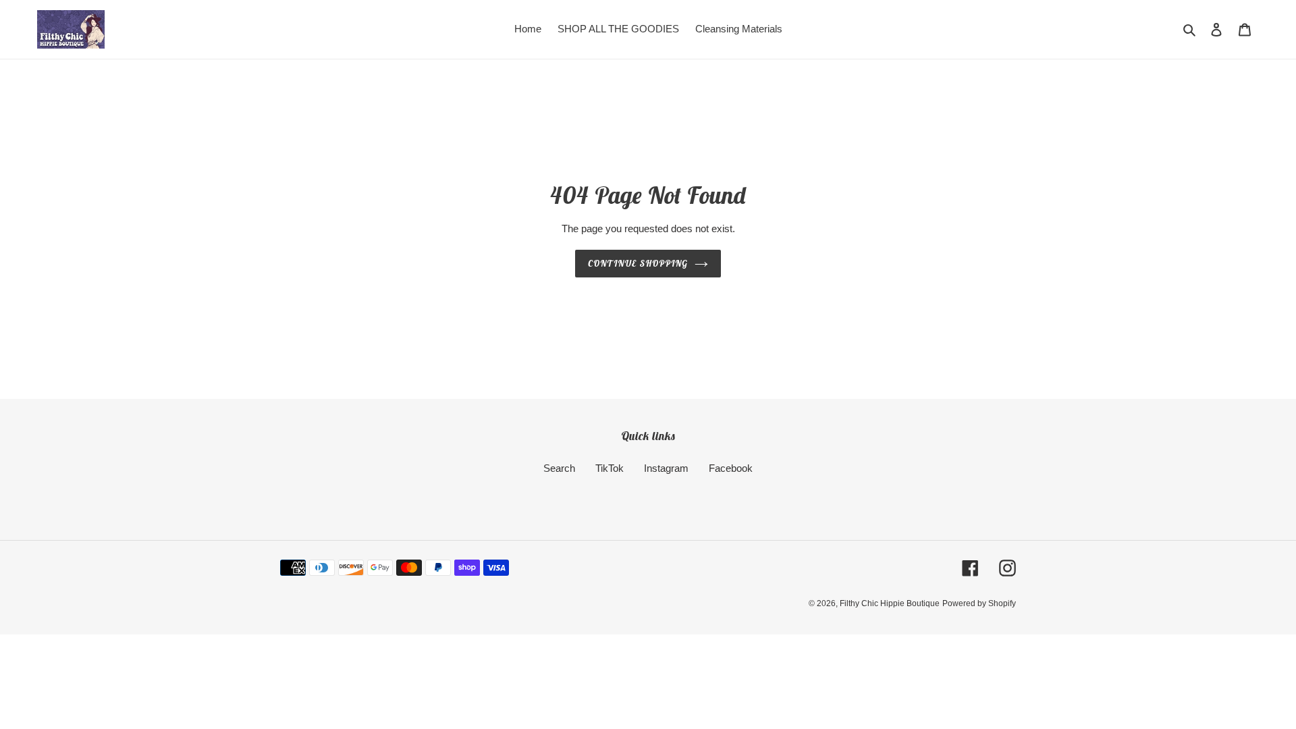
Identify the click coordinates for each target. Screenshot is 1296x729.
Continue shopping (638, 263)
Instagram (666, 468)
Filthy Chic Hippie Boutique (890, 603)
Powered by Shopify (979, 603)
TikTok (609, 468)
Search (559, 468)
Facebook (731, 468)
